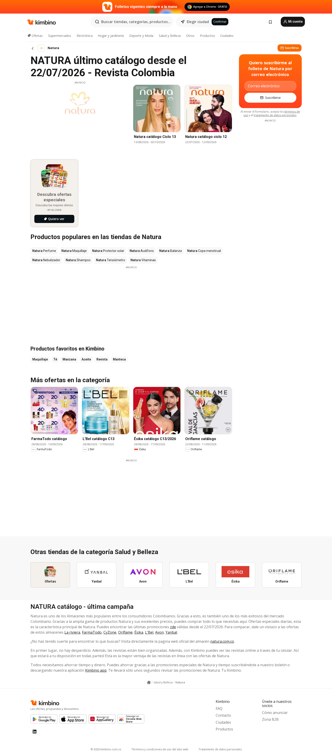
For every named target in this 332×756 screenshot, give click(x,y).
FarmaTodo (92, 632)
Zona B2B (270, 719)
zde (173, 626)
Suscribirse (292, 48)
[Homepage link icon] (149, 682)
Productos (207, 35)
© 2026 (106, 749)
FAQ (219, 708)
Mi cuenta (295, 21)
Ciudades (227, 35)
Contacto (223, 715)
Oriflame (125, 632)
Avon (159, 632)
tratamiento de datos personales (275, 115)
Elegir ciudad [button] (198, 21)
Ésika (138, 632)
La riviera (72, 632)
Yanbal (171, 632)
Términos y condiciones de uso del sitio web (159, 749)
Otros (190, 35)
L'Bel (149, 632)
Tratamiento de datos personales (220, 749)
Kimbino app (96, 670)
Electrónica (85, 35)
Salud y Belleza (170, 35)
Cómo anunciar (275, 712)
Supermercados (59, 35)
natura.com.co (222, 641)
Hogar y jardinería (111, 35)
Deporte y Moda (141, 35)
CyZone (109, 632)
